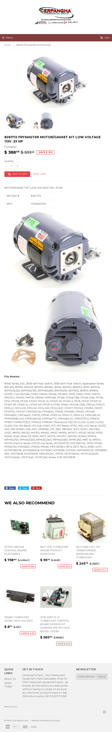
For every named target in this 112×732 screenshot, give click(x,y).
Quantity (9, 161)
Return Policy (11, 706)
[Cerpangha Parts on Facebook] (104, 712)
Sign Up (102, 677)
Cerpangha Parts (20, 720)
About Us (10, 678)
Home (7, 45)
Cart (107, 37)
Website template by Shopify (45, 720)
